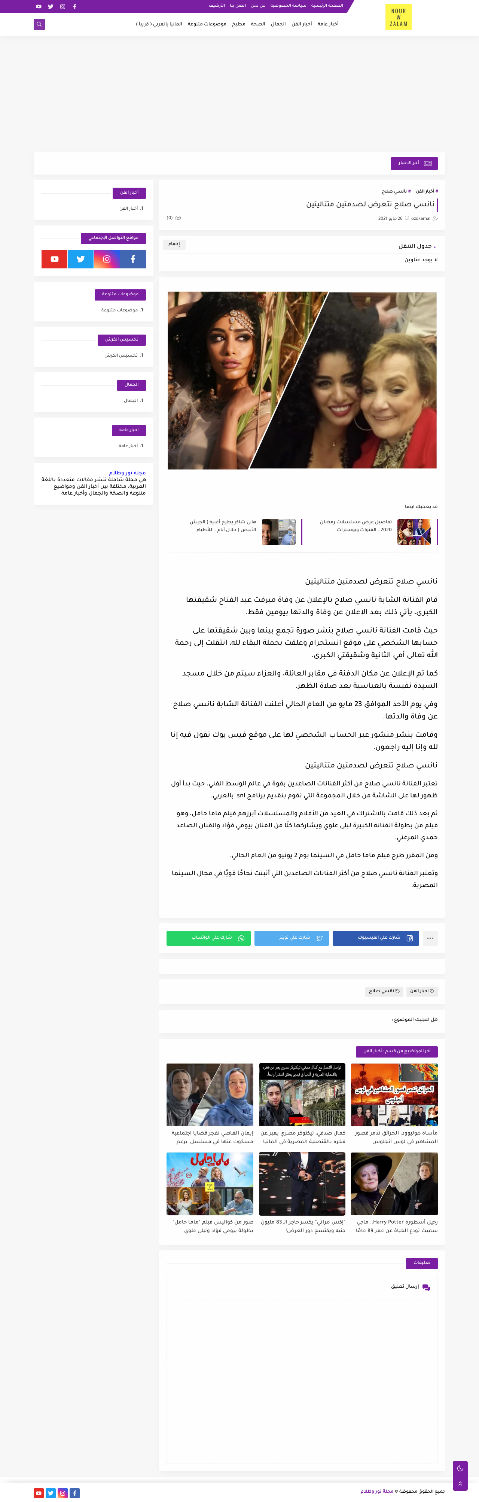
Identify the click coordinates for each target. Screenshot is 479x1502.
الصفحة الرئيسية (327, 6)
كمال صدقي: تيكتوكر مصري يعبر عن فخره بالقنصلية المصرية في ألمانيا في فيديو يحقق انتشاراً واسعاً (302, 1138)
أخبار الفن (302, 24)
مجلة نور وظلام (127, 473)
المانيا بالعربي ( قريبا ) (159, 24)
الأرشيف (217, 6)
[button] (376, 938)
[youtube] (39, 6)
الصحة (258, 24)
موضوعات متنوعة (207, 24)
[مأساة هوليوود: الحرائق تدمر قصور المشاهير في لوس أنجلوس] (394, 1095)
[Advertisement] (239, 94)
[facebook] (75, 6)
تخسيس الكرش (121, 356)
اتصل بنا (238, 6)
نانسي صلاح (394, 192)
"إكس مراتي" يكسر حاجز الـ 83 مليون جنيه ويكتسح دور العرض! (303, 1227)
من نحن (258, 6)
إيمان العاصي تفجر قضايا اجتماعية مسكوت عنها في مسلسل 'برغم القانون (212, 1138)
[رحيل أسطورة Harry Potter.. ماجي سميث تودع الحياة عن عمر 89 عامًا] (394, 1184)
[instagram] (63, 6)
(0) (170, 218)
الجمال (278, 24)
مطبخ (238, 24)
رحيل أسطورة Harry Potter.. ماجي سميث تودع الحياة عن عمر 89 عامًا (397, 1227)
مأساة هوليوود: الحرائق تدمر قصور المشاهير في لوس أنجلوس (396, 1138)
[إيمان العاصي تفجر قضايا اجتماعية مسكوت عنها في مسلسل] (210, 1095)
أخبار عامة (328, 24)
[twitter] (51, 6)
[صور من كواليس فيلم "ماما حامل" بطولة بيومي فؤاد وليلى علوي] (210, 1184)
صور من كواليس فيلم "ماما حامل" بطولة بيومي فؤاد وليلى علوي (213, 1227)
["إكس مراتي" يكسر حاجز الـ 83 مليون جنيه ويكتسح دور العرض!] (302, 1184)
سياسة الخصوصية (288, 6)
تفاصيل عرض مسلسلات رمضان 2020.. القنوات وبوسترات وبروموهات (356, 527)
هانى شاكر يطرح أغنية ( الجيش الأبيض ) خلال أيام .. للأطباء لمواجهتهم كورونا (223, 527)
